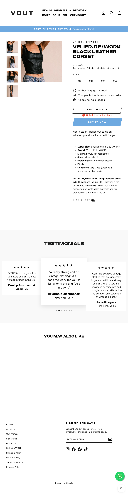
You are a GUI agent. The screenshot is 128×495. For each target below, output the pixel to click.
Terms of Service (14, 462)
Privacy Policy (13, 467)
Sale (56, 15)
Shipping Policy (14, 453)
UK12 (102, 80)
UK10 (90, 80)
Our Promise (12, 434)
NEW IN (47, 10)
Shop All (61, 10)
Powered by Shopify (64, 483)
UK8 (78, 80)
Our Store (11, 443)
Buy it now (97, 122)
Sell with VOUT (74, 15)
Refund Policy (13, 457)
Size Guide (11, 438)
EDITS (46, 15)
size (76, 75)
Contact (10, 424)
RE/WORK (79, 10)
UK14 (114, 80)
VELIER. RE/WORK (86, 42)
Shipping (91, 68)
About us (10, 429)
